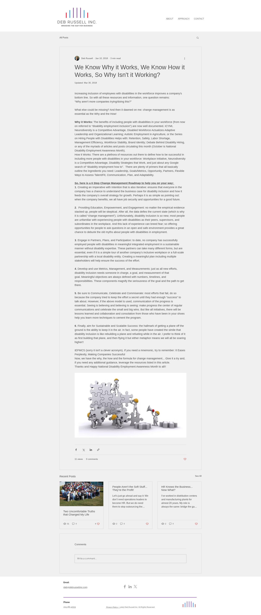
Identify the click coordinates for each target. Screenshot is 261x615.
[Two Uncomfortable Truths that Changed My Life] (81, 494)
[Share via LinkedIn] (90, 449)
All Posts (64, 37)
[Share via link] (98, 449)
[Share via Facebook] (76, 449)
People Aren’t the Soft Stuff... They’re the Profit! (129, 488)
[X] (135, 586)
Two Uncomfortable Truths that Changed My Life (79, 513)
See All (198, 476)
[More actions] (184, 58)
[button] (197, 37)
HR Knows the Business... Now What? (177, 488)
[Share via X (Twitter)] (83, 449)
